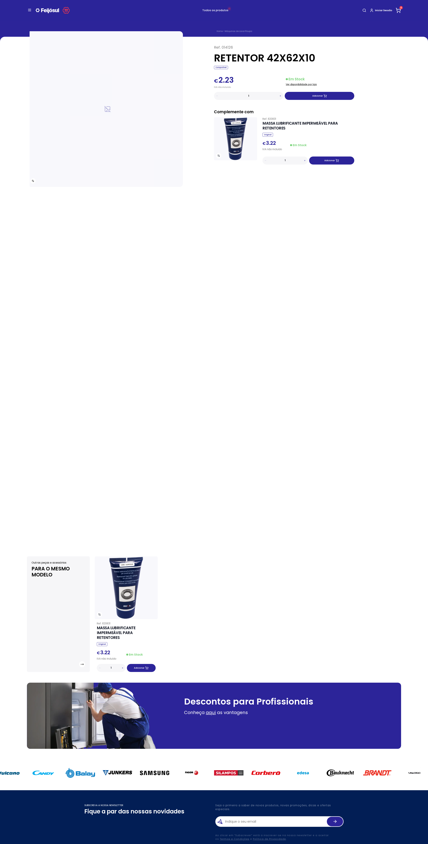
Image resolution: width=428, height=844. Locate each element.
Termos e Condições (234, 839)
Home (220, 31)
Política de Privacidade (269, 839)
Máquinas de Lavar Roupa (238, 31)
